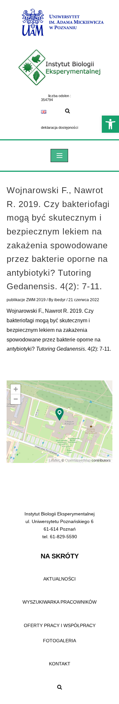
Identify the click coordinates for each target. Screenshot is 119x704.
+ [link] (16, 389)
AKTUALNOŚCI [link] (59, 578)
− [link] (16, 399)
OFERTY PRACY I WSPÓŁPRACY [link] (60, 625)
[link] (110, 124)
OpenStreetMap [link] (78, 460)
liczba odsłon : (59, 96)
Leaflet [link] (54, 460)
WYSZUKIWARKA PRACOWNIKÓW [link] (59, 602)
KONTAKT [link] (59, 663)
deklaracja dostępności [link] (59, 127)
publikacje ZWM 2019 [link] (26, 300)
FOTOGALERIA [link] (59, 640)
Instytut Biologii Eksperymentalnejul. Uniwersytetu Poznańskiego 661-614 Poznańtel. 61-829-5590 (59, 525)
